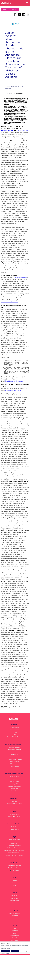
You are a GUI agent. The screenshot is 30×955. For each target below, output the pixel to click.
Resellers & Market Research (14, 737)
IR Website (14, 779)
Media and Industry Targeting (14, 759)
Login (14, 928)
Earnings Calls (14, 783)
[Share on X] (19, 14)
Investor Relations (14, 900)
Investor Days (14, 788)
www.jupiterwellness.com (9, 302)
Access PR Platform (14, 747)
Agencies (14, 732)
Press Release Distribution (15, 749)
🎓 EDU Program (14, 870)
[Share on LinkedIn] (23, 14)
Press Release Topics (14, 839)
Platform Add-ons (14, 829)
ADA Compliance (14, 781)
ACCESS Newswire (15, 913)
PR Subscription (14, 814)
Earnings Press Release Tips (14, 852)
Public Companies (14, 727)
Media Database (14, 752)
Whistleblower (14, 791)
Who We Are (14, 895)
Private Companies (15, 729)
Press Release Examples (14, 868)
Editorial (14, 938)
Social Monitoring (14, 761)
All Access (14, 801)
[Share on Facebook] (15, 14)
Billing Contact (14, 940)
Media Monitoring (14, 756)
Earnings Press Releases (14, 786)
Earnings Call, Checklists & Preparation (14, 850)
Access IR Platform (15, 776)
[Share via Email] (28, 14)
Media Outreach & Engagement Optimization (14, 842)
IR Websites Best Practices (14, 848)
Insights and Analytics (14, 764)
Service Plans (14, 827)
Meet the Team (14, 898)
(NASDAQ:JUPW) (22, 130)
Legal (14, 734)
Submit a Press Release (14, 816)
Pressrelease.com (14, 918)
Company (14, 885)
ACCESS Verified (14, 766)
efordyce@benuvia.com (13, 390)
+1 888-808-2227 (14, 930)
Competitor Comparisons (14, 845)
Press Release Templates (14, 865)
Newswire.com (14, 915)
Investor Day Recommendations (14, 855)
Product (14, 880)
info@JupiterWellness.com (14, 381)
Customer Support (14, 935)
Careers (14, 903)
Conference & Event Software (14, 803)
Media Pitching (14, 754)
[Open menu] (27, 3)
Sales (14, 933)
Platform (14, 883)
